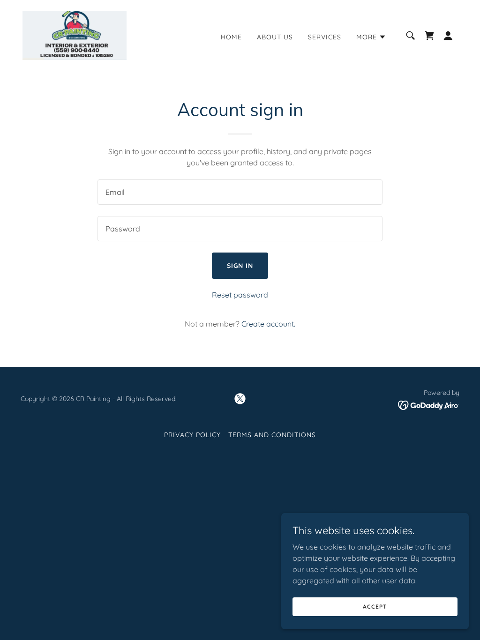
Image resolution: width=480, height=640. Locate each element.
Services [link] (324, 37)
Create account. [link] (268, 323)
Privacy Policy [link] (192, 435)
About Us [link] (275, 37)
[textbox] (240, 192)
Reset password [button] (240, 294)
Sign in (240, 265)
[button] (371, 37)
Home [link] (231, 37)
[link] (74, 34)
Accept (375, 606)
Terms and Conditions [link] (272, 435)
